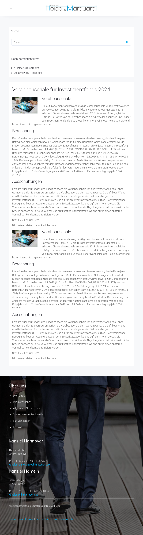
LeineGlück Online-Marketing (46, 506)
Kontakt (17, 427)
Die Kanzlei (19, 395)
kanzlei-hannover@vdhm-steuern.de (29, 464)
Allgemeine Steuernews (26, 68)
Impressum (61, 519)
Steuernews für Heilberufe (28, 72)
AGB (73, 519)
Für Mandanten (21, 420)
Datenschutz (42, 519)
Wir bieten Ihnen (22, 402)
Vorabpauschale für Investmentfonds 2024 (61, 89)
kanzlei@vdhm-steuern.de (23, 494)
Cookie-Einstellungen (21, 519)
